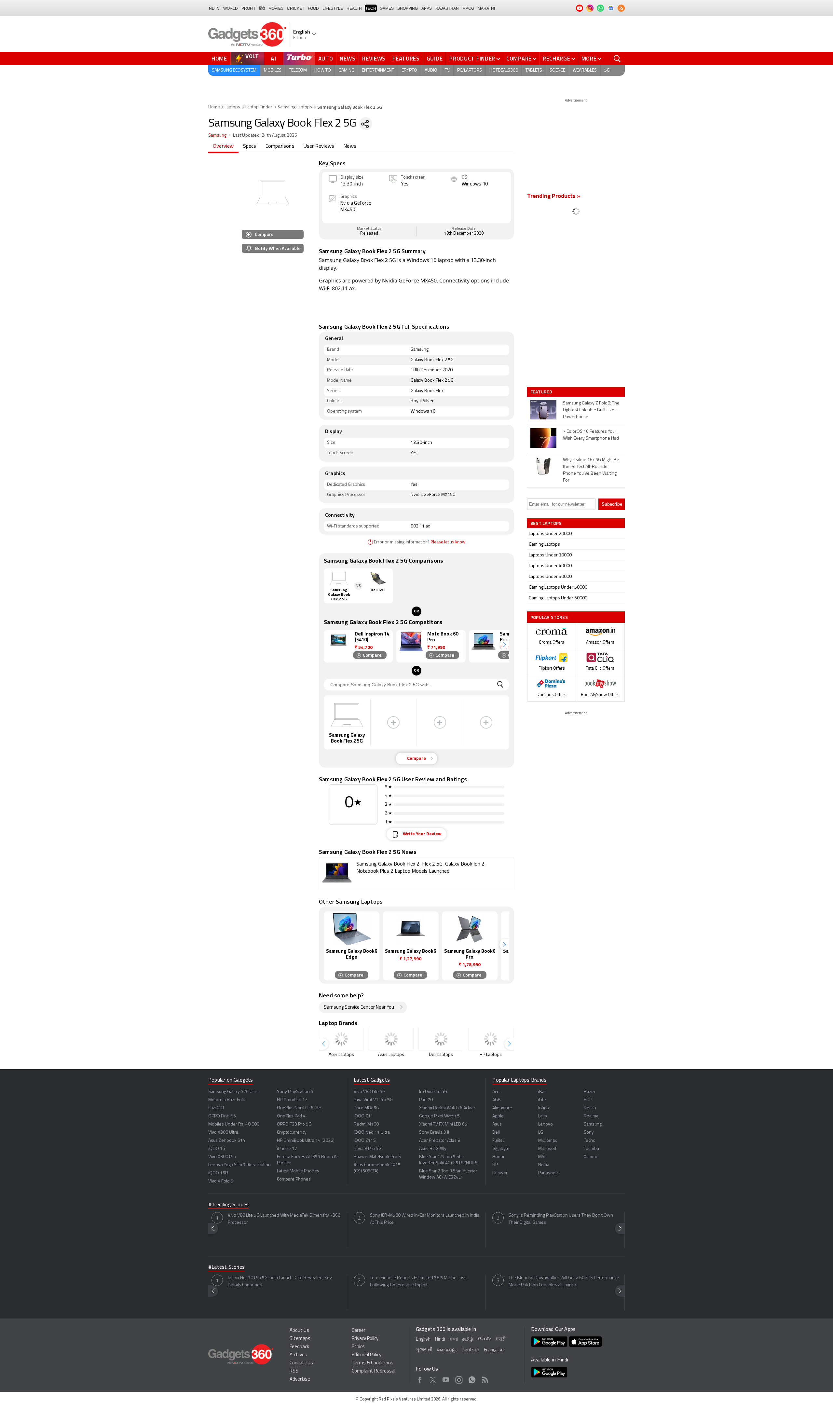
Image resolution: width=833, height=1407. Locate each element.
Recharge (556, 58)
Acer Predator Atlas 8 (439, 1140)
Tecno (589, 1140)
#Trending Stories (228, 1205)
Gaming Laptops (544, 544)
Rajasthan (447, 8)
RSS (294, 1371)
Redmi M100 (366, 1124)
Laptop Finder (258, 107)
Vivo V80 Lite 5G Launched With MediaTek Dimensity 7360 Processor (284, 1219)
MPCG (468, 8)
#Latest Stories (226, 1267)
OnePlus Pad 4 (291, 1116)
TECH (370, 8)
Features (406, 58)
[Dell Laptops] (440, 1039)
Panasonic (548, 1173)
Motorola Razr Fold (226, 1100)
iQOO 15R (218, 1173)
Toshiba (591, 1148)
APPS (426, 8)
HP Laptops (491, 1054)
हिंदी (262, 8)
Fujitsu (498, 1140)
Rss (485, 1378)
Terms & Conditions (372, 1363)
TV (447, 70)
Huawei (499, 1173)
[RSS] (621, 8)
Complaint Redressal (373, 1371)
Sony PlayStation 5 (295, 1091)
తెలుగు (484, 1339)
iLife (542, 1100)
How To (322, 70)
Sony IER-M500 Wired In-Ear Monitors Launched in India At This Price (424, 1219)
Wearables (585, 70)
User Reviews (319, 146)
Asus (497, 1124)
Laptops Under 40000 (550, 566)
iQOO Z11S (365, 1140)
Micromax (547, 1140)
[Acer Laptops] (341, 1039)
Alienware (502, 1108)
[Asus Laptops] (391, 1039)
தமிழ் (467, 1339)
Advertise (300, 1379)
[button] (504, 644)
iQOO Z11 (363, 1116)
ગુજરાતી (424, 1350)
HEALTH (354, 8)
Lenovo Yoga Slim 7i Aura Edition (239, 1165)
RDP (588, 1100)
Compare (519, 58)
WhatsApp (472, 1378)
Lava (542, 1116)
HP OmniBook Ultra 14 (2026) (306, 1140)
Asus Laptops (391, 1054)
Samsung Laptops (295, 107)
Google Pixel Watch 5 (439, 1116)
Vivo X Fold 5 (220, 1181)
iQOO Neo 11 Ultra (372, 1132)
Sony (589, 1132)
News (347, 58)
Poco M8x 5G (366, 1108)
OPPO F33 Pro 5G (294, 1124)
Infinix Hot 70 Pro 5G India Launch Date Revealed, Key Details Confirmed (280, 1282)
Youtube (446, 1378)
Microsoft (547, 1148)
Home (219, 58)
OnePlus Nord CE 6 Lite (299, 1108)
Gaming (346, 70)
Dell (496, 1132)
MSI (541, 1156)
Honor (498, 1156)
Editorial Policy (366, 1355)
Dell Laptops (441, 1054)
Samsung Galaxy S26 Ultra (233, 1091)
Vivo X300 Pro (222, 1156)
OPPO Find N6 (222, 1116)
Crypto (409, 70)
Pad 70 (426, 1100)
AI (274, 58)
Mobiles (272, 70)
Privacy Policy (365, 1338)
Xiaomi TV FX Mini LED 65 (443, 1124)
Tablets (534, 70)
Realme (591, 1116)
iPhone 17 (287, 1148)
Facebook (420, 1378)
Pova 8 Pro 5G (367, 1148)
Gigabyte (501, 1148)
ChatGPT (216, 1108)
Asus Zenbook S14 (226, 1140)
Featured (541, 392)
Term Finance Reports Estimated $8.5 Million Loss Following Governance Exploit (418, 1282)
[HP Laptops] (490, 1039)
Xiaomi (590, 1156)
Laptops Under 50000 (550, 576)
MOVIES (275, 8)
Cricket (295, 8)
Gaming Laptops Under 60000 (558, 598)
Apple (498, 1116)
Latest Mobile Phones (298, 1171)
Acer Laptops (341, 1054)
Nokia (543, 1165)
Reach (590, 1108)
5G (607, 70)
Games (387, 8)
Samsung (217, 135)
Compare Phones (294, 1179)
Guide (435, 58)
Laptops (232, 107)
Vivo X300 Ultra (223, 1132)
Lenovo (545, 1124)
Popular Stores (549, 617)
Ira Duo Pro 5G (433, 1091)
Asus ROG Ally (432, 1148)
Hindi (440, 1339)
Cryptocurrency (292, 1132)
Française (494, 1350)
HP (495, 1165)
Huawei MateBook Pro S (377, 1156)
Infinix (544, 1108)
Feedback (299, 1347)
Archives (298, 1355)
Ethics (358, 1347)
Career (358, 1330)
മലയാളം (447, 1350)
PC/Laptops (469, 70)
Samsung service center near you (359, 1007)
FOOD (313, 8)
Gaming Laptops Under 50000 (558, 587)
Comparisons (280, 146)
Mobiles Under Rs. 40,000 (233, 1124)
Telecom (298, 70)
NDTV (214, 8)
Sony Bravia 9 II (434, 1132)
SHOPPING (407, 8)
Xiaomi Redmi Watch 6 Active (447, 1108)
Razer (589, 1091)
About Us (299, 1330)
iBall (542, 1091)
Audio (431, 70)
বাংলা (454, 1339)
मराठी (500, 1339)
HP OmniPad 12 (292, 1100)
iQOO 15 (216, 1148)
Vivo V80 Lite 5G (369, 1091)
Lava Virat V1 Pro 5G (373, 1100)
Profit (248, 8)
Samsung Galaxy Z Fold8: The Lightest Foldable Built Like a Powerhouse (591, 410)
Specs (249, 146)
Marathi (486, 8)
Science (557, 70)
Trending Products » (553, 196)
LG (540, 1132)
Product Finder (472, 58)
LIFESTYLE (332, 8)
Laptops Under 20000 (550, 533)
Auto (325, 58)
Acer (496, 1091)
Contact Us (301, 1363)
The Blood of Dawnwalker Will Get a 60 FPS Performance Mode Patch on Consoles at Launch (564, 1282)
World (230, 8)
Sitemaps (300, 1338)
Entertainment (378, 70)
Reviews (374, 58)
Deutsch (470, 1350)
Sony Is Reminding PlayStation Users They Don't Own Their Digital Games (561, 1219)
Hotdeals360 (503, 70)
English (423, 1339)
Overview (223, 146)
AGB (496, 1100)
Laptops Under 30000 (550, 555)
